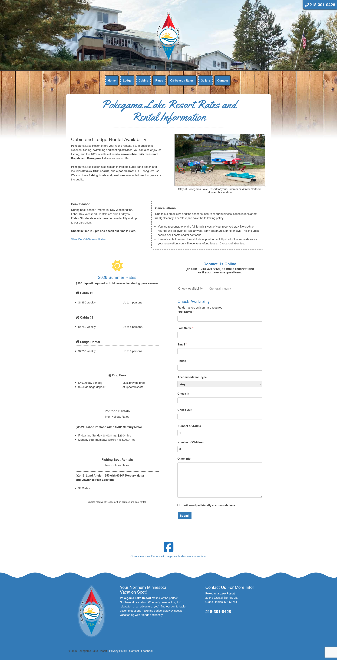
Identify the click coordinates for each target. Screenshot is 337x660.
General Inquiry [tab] (220, 288)
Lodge (127, 80)
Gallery (205, 80)
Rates (159, 80)
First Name (185, 312)
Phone (181, 361)
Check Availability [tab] (190, 288)
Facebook (147, 651)
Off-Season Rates (182, 80)
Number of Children (190, 442)
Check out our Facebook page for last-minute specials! (168, 556)
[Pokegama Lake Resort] (168, 36)
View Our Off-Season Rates (88, 239)
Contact (222, 80)
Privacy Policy (118, 651)
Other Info (184, 459)
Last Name (185, 328)
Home (112, 80)
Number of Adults (189, 426)
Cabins (143, 80)
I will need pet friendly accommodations (209, 505)
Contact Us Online (219, 264)
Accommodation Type (192, 377)
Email (182, 344)
